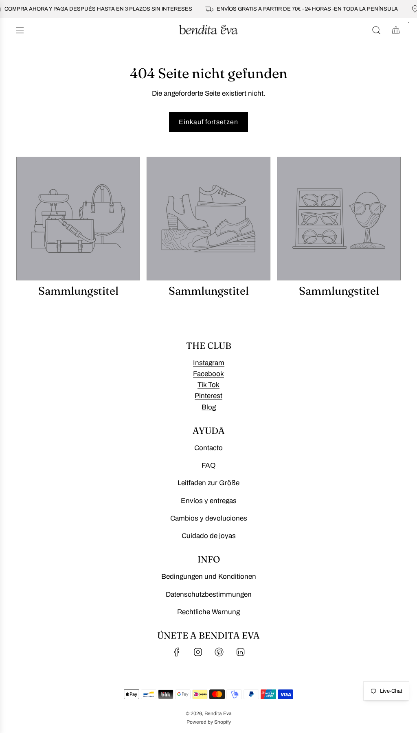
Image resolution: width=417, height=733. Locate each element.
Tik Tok (208, 385)
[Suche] (376, 30)
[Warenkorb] (396, 30)
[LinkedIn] (240, 652)
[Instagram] (198, 652)
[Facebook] (177, 652)
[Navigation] (19, 30)
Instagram (208, 363)
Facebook (208, 374)
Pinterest (208, 396)
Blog (209, 407)
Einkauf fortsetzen (208, 121)
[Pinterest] (219, 652)
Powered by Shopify (209, 722)
